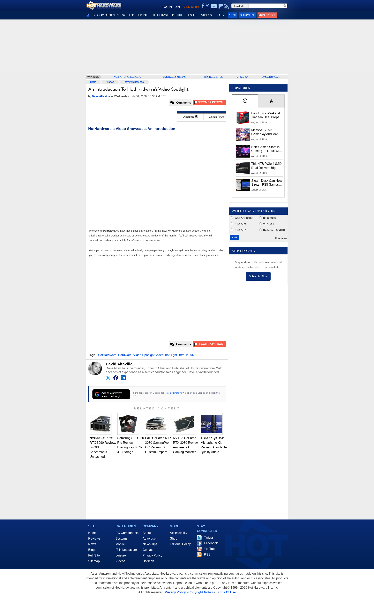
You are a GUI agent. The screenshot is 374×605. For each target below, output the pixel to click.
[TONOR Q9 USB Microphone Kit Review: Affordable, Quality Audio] (211, 424)
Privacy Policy (152, 555)
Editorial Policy (180, 544)
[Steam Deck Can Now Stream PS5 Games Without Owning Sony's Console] (243, 185)
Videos (110, 82)
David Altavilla (119, 364)
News (92, 544)
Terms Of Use (226, 592)
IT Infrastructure (126, 549)
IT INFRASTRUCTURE (168, 15)
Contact (148, 549)
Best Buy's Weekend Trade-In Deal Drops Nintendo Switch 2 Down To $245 (265, 115)
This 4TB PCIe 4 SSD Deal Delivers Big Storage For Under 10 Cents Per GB (266, 166)
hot (167, 355)
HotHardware (107, 355)
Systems (121, 538)
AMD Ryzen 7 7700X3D (174, 76)
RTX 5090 (240, 224)
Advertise (149, 538)
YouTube (210, 548)
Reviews (94, 538)
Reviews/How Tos (134, 82)
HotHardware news (175, 392)
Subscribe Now (258, 276)
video (160, 355)
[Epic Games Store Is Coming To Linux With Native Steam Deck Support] (243, 151)
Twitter (208, 537)
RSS (207, 554)
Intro (181, 355)
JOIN (177, 6)
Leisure (121, 555)
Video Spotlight (143, 355)
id (187, 355)
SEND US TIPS (191, 6)
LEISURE (191, 15)
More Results (281, 238)
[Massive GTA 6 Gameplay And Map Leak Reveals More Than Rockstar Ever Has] (243, 134)
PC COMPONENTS (105, 15)
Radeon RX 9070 (273, 230)
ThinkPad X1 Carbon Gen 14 (127, 76)
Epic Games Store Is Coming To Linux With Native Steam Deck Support (266, 149)
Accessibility (178, 532)
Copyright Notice (200, 592)
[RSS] (226, 6)
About (147, 532)
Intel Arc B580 (243, 218)
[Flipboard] (221, 6)
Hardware (125, 355)
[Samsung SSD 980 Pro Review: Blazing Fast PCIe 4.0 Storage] (128, 424)
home (93, 82)
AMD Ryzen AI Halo (213, 76)
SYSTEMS (128, 15)
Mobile (120, 544)
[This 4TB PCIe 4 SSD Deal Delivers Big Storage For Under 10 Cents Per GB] (243, 168)
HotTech (148, 561)
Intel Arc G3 (242, 76)
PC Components (127, 532)
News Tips (150, 544)
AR (192, 355)
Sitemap (94, 561)
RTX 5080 (269, 218)
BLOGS (220, 15)
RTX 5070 (240, 230)
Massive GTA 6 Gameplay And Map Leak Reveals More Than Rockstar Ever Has (265, 132)
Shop (232, 15)
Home (92, 532)
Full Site (94, 555)
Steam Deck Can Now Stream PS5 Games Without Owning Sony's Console (266, 183)
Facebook (211, 543)
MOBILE (143, 15)
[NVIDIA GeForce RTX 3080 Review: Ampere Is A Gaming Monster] (184, 424)
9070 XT (268, 224)
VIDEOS (206, 15)
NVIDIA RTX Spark (271, 76)
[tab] (245, 101)
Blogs (92, 549)
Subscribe (247, 15)
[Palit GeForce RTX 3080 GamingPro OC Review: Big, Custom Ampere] (156, 424)
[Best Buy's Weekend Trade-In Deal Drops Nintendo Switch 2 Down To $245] (243, 117)
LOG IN (167, 6)
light (174, 355)
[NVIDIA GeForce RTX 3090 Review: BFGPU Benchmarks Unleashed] (100, 424)
